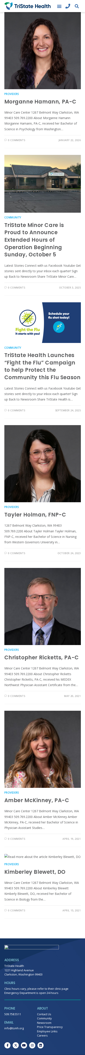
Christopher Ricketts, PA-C (41, 657)
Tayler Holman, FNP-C (35, 514)
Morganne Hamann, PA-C (40, 101)
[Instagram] (32, 1045)
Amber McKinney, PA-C (36, 800)
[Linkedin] (40, 1045)
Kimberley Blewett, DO (35, 872)
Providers (11, 94)
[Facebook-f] (7, 1045)
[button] (59, 6)
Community (12, 217)
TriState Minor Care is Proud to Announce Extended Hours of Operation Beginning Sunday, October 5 (34, 239)
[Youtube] (24, 1045)
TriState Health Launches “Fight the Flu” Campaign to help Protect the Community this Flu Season (42, 366)
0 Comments (16, 140)
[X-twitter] (16, 1045)
